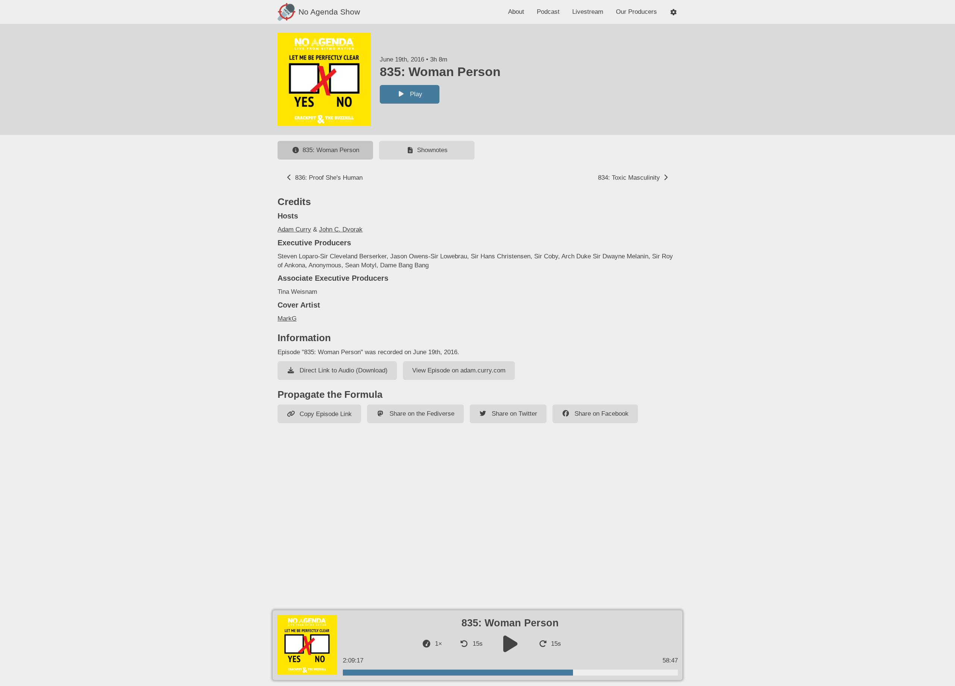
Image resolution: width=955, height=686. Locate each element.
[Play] (510, 643)
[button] (673, 12)
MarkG (287, 318)
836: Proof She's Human (328, 177)
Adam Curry (294, 229)
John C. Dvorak (341, 229)
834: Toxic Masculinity (630, 177)
